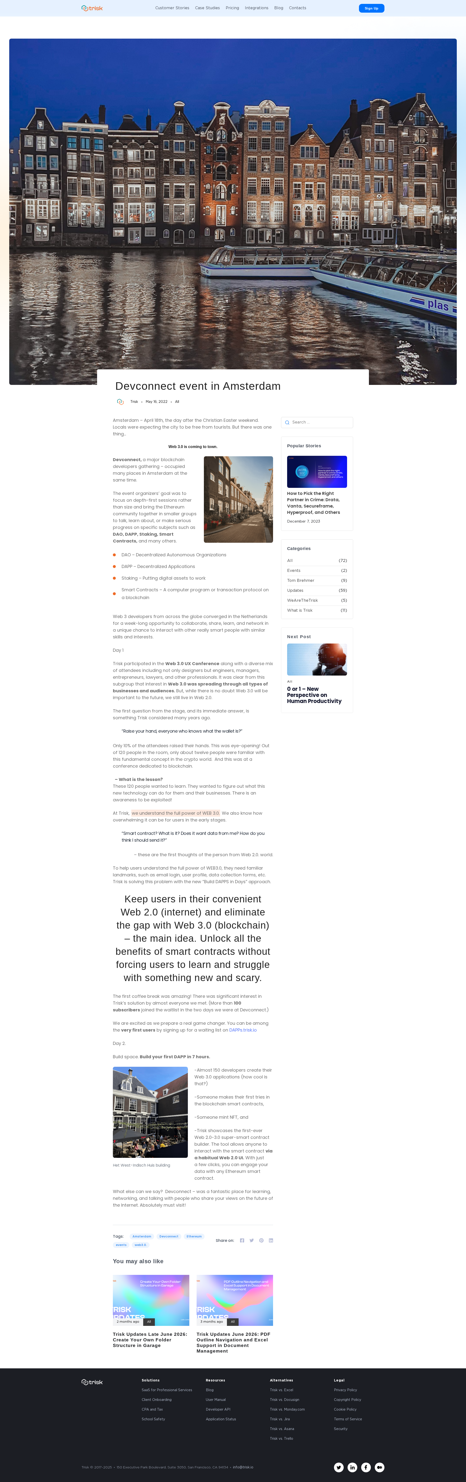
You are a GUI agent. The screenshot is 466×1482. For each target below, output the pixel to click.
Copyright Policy (347, 1399)
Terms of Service (348, 1419)
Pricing (232, 8)
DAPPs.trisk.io (243, 1030)
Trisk (134, 401)
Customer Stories (172, 8)
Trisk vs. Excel (281, 1390)
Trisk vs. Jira (280, 1419)
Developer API (218, 1409)
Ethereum (194, 1236)
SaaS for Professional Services (167, 1390)
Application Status (221, 1419)
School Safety (153, 1419)
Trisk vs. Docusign (284, 1399)
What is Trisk (300, 610)
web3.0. (141, 1245)
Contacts (297, 8)
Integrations (256, 8)
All (177, 401)
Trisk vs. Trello (281, 1438)
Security (341, 1429)
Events (293, 571)
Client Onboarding (157, 1399)
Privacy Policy (345, 1390)
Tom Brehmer (300, 581)
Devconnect (168, 1236)
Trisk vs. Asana (282, 1429)
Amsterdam (142, 1236)
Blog (278, 8)
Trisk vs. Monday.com (287, 1409)
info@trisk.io (243, 1467)
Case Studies (207, 8)
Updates (295, 591)
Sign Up (372, 8)
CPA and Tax (152, 1409)
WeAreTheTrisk (302, 600)
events (121, 1245)
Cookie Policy (345, 1409)
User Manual (216, 1399)
